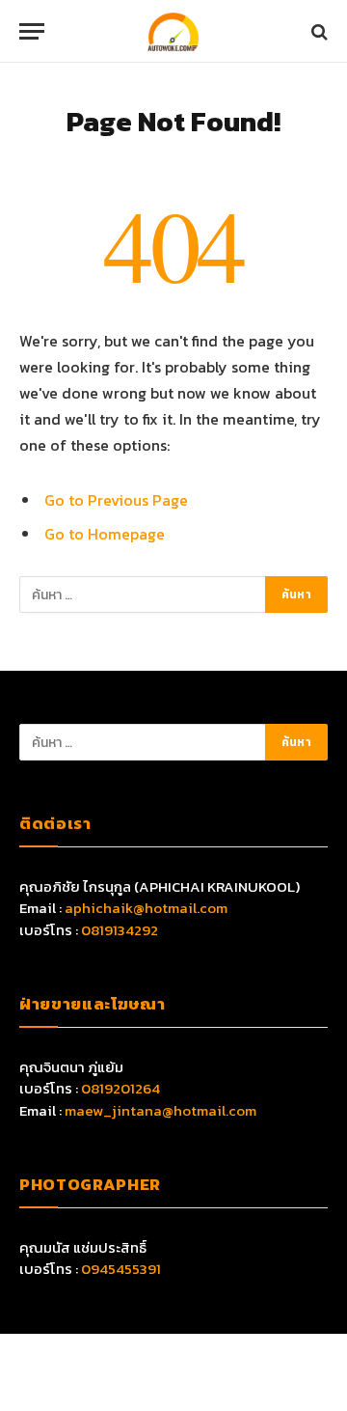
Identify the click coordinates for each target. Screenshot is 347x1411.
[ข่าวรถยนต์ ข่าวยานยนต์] (173, 31)
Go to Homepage (104, 533)
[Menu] (31, 31)
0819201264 (120, 1088)
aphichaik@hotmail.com (146, 908)
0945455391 (121, 1269)
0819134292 (119, 930)
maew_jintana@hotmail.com (160, 1110)
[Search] (317, 31)
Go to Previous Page (116, 500)
